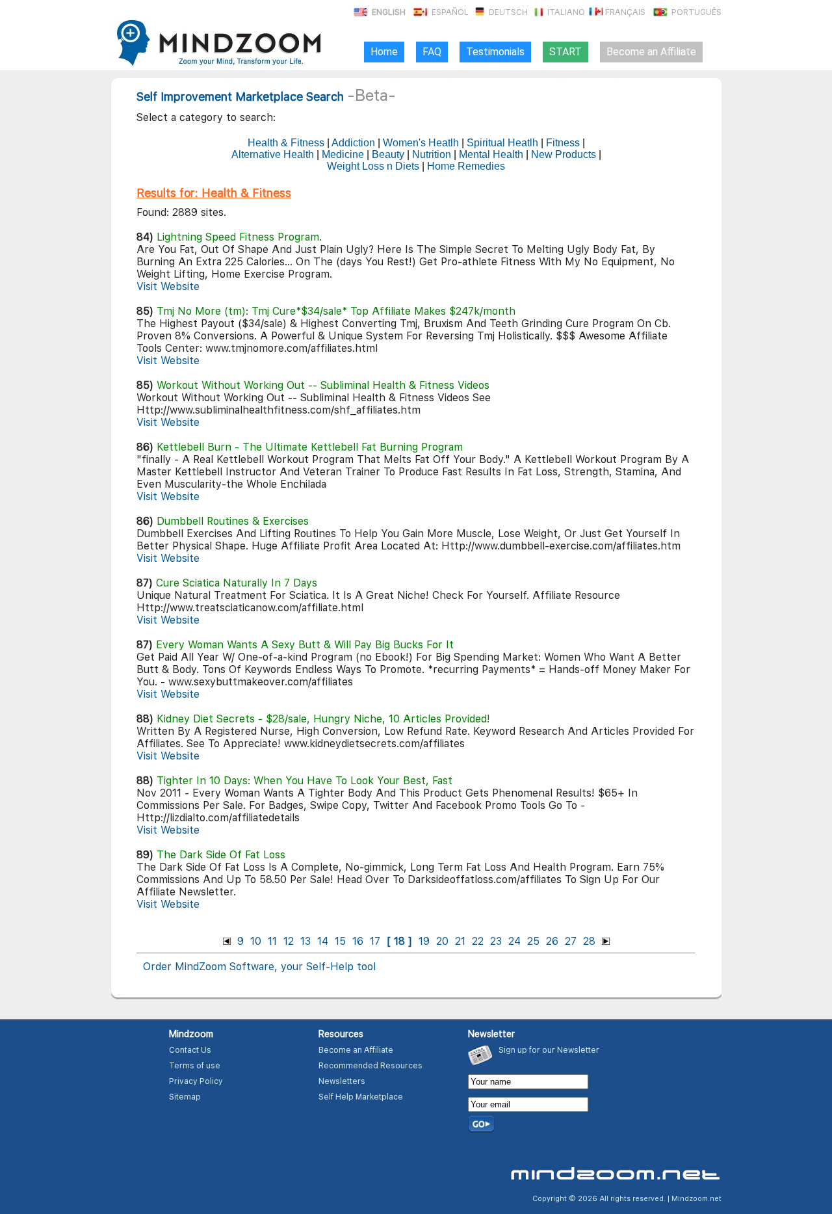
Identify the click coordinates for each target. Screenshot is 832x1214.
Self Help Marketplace (360, 1097)
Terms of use (194, 1065)
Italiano (565, 12)
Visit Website (168, 286)
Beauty (388, 154)
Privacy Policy (196, 1081)
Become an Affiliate (355, 1050)
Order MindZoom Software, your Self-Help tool (259, 966)
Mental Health (491, 154)
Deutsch (508, 12)
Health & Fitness (286, 142)
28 (589, 941)
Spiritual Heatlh (502, 142)
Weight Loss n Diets (373, 166)
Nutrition (431, 154)
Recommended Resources (370, 1065)
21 (460, 941)
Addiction (353, 142)
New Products (563, 154)
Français (625, 12)
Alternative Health (272, 154)
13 (305, 941)
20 (442, 941)
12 (288, 941)
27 (571, 941)
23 (496, 941)
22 (478, 941)
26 (552, 941)
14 (322, 941)
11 (272, 941)
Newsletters (341, 1081)
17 (375, 941)
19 (424, 941)
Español (449, 12)
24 (514, 941)
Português (696, 12)
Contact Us (190, 1050)
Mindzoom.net (696, 1198)
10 (255, 941)
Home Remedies (466, 166)
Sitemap (185, 1097)
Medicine (343, 154)
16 (357, 941)
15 (340, 941)
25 (533, 941)
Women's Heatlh (421, 142)
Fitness (563, 142)
